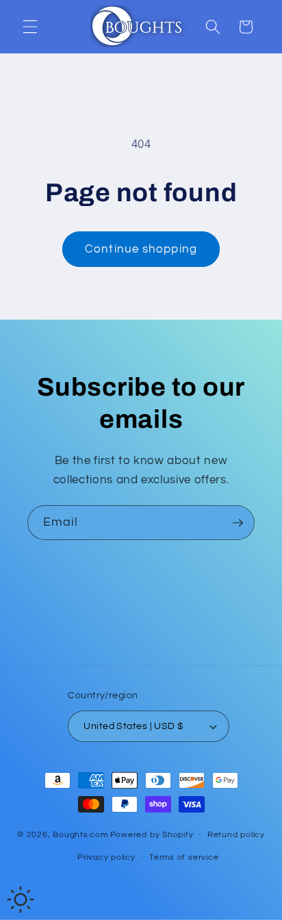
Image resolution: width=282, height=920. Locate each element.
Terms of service (183, 857)
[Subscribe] (237, 523)
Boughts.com (80, 834)
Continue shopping (141, 249)
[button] (30, 26)
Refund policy (236, 834)
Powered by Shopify (152, 834)
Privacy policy (106, 857)
